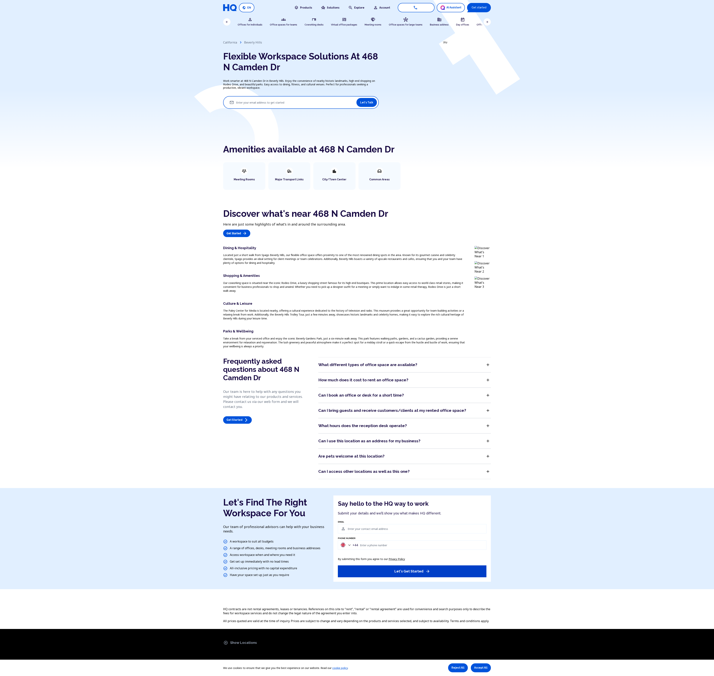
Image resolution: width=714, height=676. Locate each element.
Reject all (457, 667)
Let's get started (412, 571)
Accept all (481, 667)
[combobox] (348, 545)
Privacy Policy (397, 559)
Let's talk (366, 102)
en (246, 8)
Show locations (240, 642)
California (230, 42)
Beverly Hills (253, 42)
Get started (479, 7)
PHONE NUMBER (347, 538)
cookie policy (340, 668)
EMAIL (341, 522)
